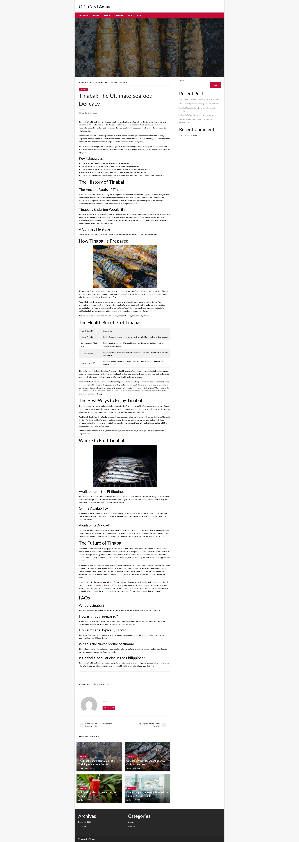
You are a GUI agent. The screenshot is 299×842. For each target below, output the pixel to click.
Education (83, 15)
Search (181, 81)
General (96, 15)
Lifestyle (118, 15)
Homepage (82, 82)
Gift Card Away (94, 6)
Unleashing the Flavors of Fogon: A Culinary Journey (145, 762)
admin (84, 113)
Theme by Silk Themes (86, 839)
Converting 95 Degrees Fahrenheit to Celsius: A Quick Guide (147, 794)
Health (107, 15)
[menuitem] (83, 15)
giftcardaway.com (105, 585)
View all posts (109, 708)
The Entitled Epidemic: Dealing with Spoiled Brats (199, 104)
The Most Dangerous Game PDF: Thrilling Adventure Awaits (96, 762)
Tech (129, 15)
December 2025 (84, 822)
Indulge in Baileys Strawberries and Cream (97, 794)
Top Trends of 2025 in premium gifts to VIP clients (199, 99)
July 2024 (82, 826)
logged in (92, 684)
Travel (139, 15)
